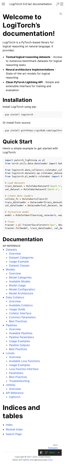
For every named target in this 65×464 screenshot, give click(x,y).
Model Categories (20, 277)
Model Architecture (21, 293)
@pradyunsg (40, 460)
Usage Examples (19, 341)
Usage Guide (17, 309)
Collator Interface (20, 313)
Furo (50, 460)
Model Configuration (22, 289)
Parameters (16, 373)
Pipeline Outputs (19, 345)
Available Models (19, 281)
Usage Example (19, 261)
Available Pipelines (20, 333)
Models (10, 269)
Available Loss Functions (24, 361)
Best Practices (18, 321)
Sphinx (26, 460)
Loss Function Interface (23, 369)
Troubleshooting (19, 381)
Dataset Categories (21, 257)
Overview (15, 253)
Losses (10, 353)
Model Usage (17, 285)
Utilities (10, 385)
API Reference (15, 392)
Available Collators (21, 305)
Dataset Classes (19, 265)
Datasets (11, 249)
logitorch (14, 396)
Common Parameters (22, 317)
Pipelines (11, 325)
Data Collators (15, 297)
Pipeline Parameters (21, 337)
